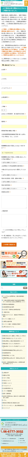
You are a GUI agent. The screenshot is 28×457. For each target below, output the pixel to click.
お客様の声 (6, 372)
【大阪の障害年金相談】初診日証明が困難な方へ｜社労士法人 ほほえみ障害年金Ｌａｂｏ (14, 301)
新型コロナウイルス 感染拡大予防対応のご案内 (14, 315)
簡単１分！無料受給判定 (19, 455)
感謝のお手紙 (6, 375)
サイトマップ (6, 408)
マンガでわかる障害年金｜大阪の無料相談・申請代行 (14, 297)
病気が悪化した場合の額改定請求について (13, 341)
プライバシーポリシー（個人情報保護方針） (14, 405)
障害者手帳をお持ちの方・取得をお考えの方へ (14, 358)
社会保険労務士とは (8, 388)
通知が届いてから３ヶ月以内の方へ (12, 343)
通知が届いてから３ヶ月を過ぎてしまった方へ (14, 347)
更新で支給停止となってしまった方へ (12, 338)
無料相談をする (5, 443)
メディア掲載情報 (7, 391)
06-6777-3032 (13, 431)
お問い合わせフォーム (8, 326)
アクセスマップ (7, 385)
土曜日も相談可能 (7, 321)
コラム (4, 400)
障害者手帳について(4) (8, 355)
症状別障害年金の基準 (8, 307)
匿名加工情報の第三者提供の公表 (11, 402)
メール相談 (25, 455)
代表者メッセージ (7, 383)
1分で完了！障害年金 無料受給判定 (11, 309)
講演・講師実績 (7, 393)
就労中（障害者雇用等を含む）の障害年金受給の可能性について (14, 363)
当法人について (7, 380)
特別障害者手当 (7, 353)
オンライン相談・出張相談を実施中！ (12, 324)
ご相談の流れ (6, 312)
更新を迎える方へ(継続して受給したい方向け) (14, 335)
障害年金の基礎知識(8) (8, 304)
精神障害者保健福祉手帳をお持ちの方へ (13, 350)
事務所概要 (22, 438)
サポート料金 (6, 378)
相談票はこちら (14, 447)
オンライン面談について (9, 318)
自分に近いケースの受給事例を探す (9, 438)
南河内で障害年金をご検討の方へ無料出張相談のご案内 (14, 397)
